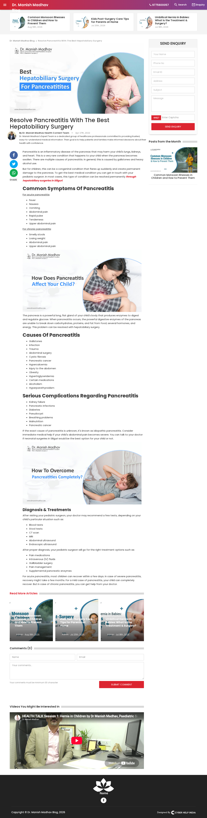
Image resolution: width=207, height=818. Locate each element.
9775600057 (160, 5)
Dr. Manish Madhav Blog (30, 7)
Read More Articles (24, 593)
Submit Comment (121, 684)
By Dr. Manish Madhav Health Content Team (44, 132)
